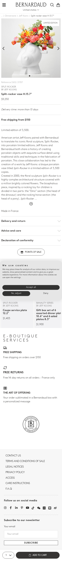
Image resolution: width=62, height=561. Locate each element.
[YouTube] (27, 507)
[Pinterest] (22, 507)
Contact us (13, 456)
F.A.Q (9, 489)
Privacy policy (15, 472)
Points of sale (33, 252)
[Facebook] (11, 507)
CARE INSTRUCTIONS (18, 483)
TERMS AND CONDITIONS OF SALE (25, 461)
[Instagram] (5, 507)
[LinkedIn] (16, 507)
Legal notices (15, 467)
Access (10, 478)
